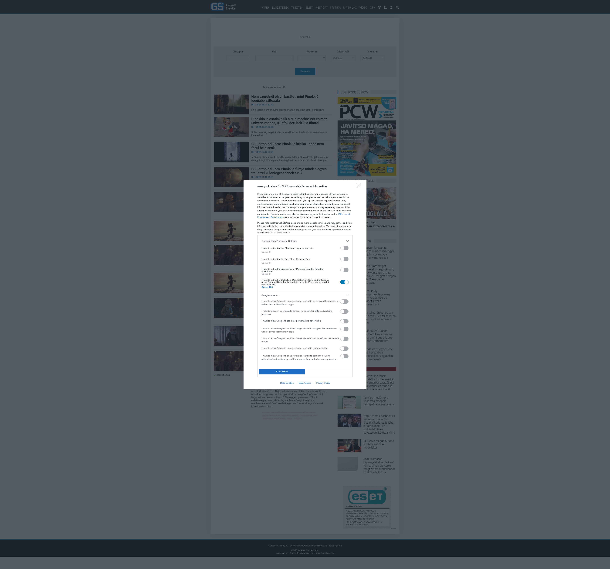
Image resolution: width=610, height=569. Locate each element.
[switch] (344, 248)
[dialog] (305, 284)
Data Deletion (287, 383)
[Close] (360, 186)
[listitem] (305, 241)
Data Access (305, 383)
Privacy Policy (323, 383)
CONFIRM (282, 371)
